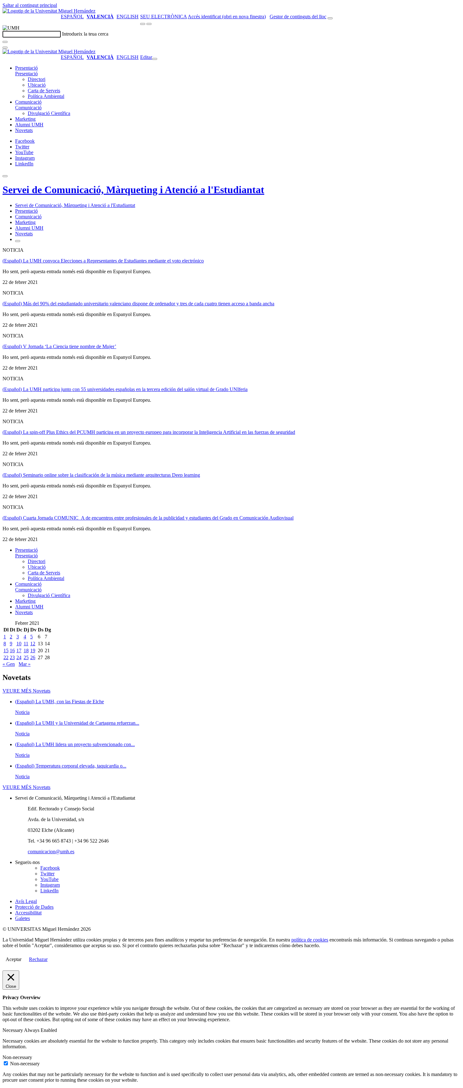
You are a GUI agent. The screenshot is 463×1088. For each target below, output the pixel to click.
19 (32, 650)
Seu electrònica (163, 16)
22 (6, 657)
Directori (36, 79)
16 (12, 650)
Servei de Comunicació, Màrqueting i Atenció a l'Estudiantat (133, 189)
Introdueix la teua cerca (85, 34)
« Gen (9, 664)
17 (18, 650)
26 (32, 657)
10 (18, 643)
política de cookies (309, 939)
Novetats (24, 130)
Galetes (22, 918)
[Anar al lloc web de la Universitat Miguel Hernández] (49, 11)
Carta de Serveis (44, 90)
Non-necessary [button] (17, 1057)
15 (6, 650)
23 (12, 657)
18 (26, 650)
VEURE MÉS (26, 691)
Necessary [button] (13, 1030)
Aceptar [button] (13, 959)
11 (26, 643)
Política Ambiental (46, 96)
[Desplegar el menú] (148, 24)
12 (32, 643)
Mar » (25, 664)
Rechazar (38, 959)
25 (26, 657)
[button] (26, 73)
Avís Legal (26, 901)
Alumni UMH (29, 124)
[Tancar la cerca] (5, 48)
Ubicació (37, 85)
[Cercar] (5, 42)
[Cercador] (330, 18)
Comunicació (28, 102)
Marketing (25, 119)
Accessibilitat (28, 912)
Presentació (26, 68)
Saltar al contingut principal (30, 5)
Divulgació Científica (49, 113)
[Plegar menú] (154, 59)
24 (18, 657)
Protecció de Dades (34, 907)
